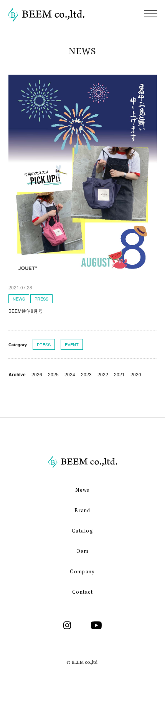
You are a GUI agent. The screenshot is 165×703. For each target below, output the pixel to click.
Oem (82, 551)
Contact (82, 591)
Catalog (82, 530)
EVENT (72, 344)
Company (82, 571)
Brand (82, 510)
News (82, 489)
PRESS (44, 344)
